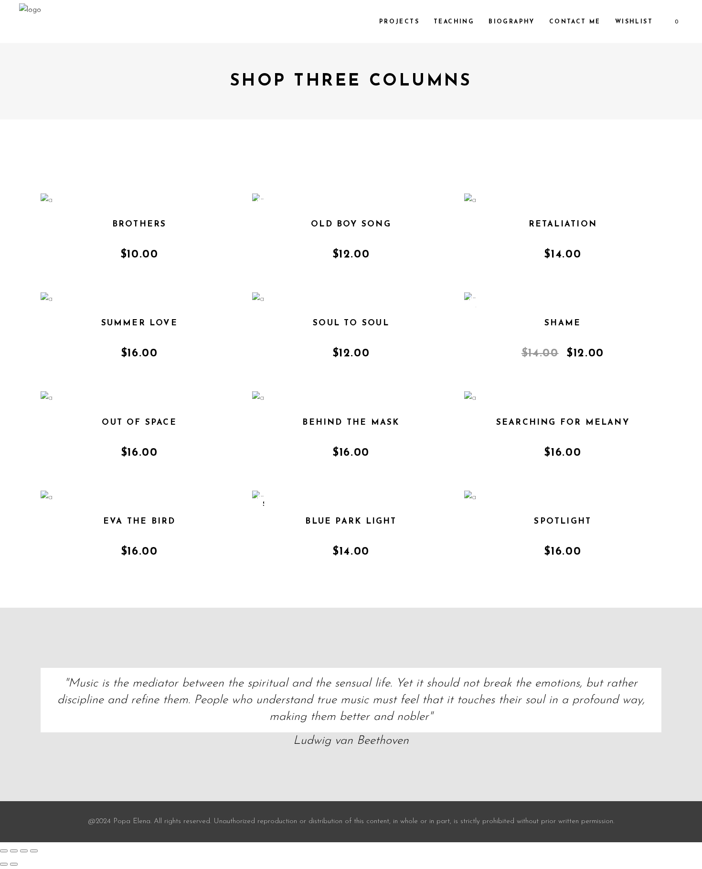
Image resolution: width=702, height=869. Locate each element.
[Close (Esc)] (34, 850)
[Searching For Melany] (470, 399)
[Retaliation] (470, 201)
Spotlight (562, 521)
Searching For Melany (562, 422)
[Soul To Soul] (258, 300)
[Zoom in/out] (4, 850)
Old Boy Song (351, 224)
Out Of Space (139, 422)
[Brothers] (47, 201)
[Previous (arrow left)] (4, 864)
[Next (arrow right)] (14, 864)
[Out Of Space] (47, 399)
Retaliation (563, 224)
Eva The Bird (139, 521)
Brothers (139, 224)
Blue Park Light (350, 521)
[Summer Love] (47, 300)
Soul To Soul (351, 323)
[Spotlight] (470, 498)
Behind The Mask (350, 422)
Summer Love (139, 323)
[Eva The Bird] (47, 498)
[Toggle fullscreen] (14, 850)
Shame (562, 323)
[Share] (24, 850)
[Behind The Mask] (258, 399)
